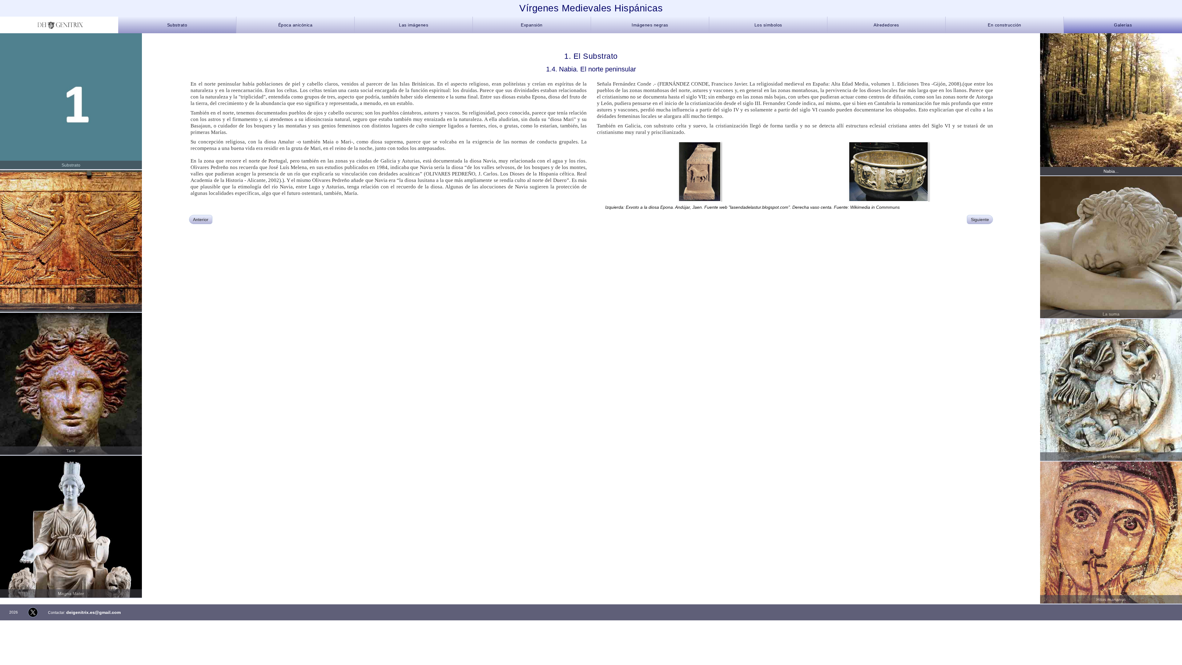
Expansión (532, 24)
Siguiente (980, 219)
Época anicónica (295, 24)
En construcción (1004, 24)
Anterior (200, 219)
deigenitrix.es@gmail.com (93, 612)
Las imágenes (413, 24)
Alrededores (886, 24)
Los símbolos (768, 24)
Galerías (1123, 24)
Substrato (177, 24)
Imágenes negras (650, 24)
